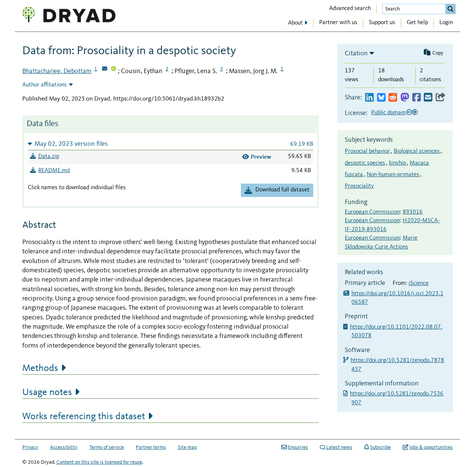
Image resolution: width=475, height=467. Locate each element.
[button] (170, 144)
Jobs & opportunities (431, 447)
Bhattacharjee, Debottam (56, 71)
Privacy (30, 447)
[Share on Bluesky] (381, 97)
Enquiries (298, 447)
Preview (261, 156)
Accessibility (64, 447)
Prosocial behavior (367, 151)
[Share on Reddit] (393, 97)
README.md (54, 171)
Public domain (388, 113)
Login (446, 23)
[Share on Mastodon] (404, 97)
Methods (40, 368)
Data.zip (48, 156)
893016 (413, 212)
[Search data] (450, 9)
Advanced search (350, 8)
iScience (419, 283)
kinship (397, 163)
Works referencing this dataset (83, 416)
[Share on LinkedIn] (369, 97)
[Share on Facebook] (416, 97)
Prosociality (359, 186)
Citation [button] (356, 53)
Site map (187, 447)
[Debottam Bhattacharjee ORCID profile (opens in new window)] (113, 69)
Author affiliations (44, 85)
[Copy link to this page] (440, 98)
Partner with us (338, 23)
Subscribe (380, 447)
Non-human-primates (393, 175)
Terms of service (106, 447)
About (295, 23)
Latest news (339, 447)
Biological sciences (417, 151)
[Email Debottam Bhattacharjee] (104, 69)
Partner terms (151, 447)
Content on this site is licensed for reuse (99, 462)
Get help (417, 23)
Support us (382, 23)
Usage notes (47, 392)
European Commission (372, 212)
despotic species (365, 163)
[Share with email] (428, 97)
